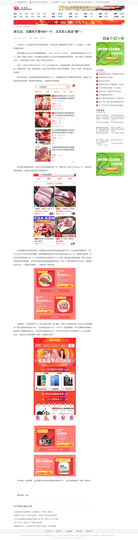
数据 (122, 16)
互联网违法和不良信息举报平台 (81, 2)
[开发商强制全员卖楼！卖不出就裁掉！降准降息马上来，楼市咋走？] (117, 118)
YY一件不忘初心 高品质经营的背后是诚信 (111, 105)
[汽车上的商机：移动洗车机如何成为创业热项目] (117, 129)
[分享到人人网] (122, 38)
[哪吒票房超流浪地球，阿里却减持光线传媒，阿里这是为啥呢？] (102, 129)
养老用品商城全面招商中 (106, 95)
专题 (44, 16)
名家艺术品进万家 (104, 81)
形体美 (122, 14)
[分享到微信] (115, 38)
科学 (106, 16)
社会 (38, 14)
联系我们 (59, 531)
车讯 (91, 14)
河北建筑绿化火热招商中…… (107, 77)
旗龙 (27, 495)
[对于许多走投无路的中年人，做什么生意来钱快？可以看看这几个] (102, 118)
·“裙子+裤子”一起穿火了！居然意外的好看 (28, 522)
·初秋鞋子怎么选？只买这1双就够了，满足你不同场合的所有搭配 (35, 515)
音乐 (76, 16)
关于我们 (49, 531)
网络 (106, 14)
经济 (32, 14)
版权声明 (89, 531)
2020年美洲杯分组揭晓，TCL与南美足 (110, 88)
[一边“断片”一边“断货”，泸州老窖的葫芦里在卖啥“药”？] (102, 141)
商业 (20, 16)
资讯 (35, 26)
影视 (76, 14)
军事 (38, 16)
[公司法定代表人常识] (117, 141)
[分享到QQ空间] (118, 38)
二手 (91, 16)
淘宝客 (60, 16)
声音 (32, 16)
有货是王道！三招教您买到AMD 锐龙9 (110, 91)
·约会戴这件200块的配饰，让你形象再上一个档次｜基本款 (33, 512)
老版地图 (69, 531)
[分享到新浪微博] (108, 38)
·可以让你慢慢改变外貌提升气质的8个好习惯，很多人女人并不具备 (36, 519)
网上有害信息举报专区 (40, 2)
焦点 (20, 14)
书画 (44, 14)
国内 (26, 14)
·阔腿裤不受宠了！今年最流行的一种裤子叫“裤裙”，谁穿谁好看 (35, 526)
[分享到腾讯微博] (111, 38)
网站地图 (79, 531)
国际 (26, 16)
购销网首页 (27, 26)
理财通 (60, 14)
